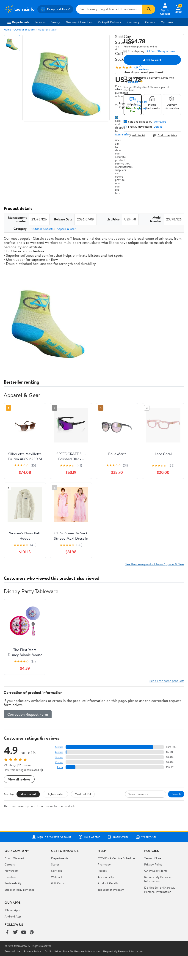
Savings (55, 22)
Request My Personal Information (157, 879)
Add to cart (152, 59)
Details (158, 126)
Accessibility (106, 877)
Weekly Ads (148, 837)
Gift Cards (57, 883)
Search (176, 794)
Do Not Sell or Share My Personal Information (159, 889)
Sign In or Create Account (54, 837)
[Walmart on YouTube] (23, 932)
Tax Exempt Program (111, 889)
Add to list (138, 135)
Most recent (28, 794)
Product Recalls (108, 883)
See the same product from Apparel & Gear (154, 564)
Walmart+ (57, 877)
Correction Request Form (27, 714)
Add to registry (167, 135)
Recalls (102, 870)
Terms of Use (152, 858)
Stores (55, 864)
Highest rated (55, 794)
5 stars (59, 747)
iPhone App (12, 910)
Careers (150, 22)
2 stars (59, 762)
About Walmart (14, 858)
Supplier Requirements (19, 889)
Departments (20, 22)
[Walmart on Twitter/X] (15, 932)
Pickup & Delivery (109, 22)
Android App (13, 916)
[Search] (148, 9)
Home (7, 29)
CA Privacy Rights (155, 870)
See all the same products (166, 681)
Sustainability (13, 883)
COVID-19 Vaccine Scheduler (117, 858)
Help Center (92, 837)
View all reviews (19, 779)
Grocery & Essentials (79, 22)
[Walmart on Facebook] (7, 932)
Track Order (120, 837)
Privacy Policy (153, 864)
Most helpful (83, 794)
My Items (167, 22)
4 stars (59, 752)
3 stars (59, 757)
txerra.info (160, 121)
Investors (10, 877)
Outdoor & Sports (25, 29)
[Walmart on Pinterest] (31, 932)
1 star (60, 767)
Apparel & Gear (47, 29)
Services (40, 22)
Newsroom (12, 870)
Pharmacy (133, 22)
